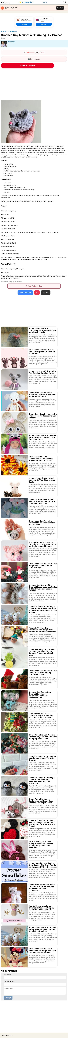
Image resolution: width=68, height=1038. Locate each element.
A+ (37, 52)
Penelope (11, 42)
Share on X (46, 293)
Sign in (45, 2)
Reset (42, 52)
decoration (18, 281)
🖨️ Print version (34, 59)
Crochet (3, 38)
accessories (4, 281)
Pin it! (37, 293)
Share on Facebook (25, 293)
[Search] (65, 2)
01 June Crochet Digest (9, 31)
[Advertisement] (34, 83)
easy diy (11, 281)
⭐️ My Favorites (26, 2)
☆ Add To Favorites (27, 66)
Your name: (7, 974)
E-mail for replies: (9, 981)
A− (24, 52)
